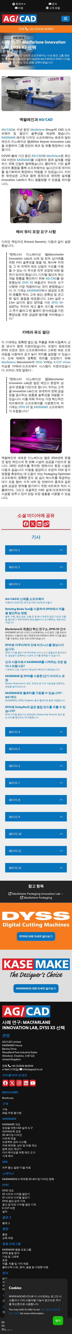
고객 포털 (54, 7)
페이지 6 (14, 765)
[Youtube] (33, 1083)
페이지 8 (14, 799)
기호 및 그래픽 (10, 1256)
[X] (12, 1083)
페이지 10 (15, 833)
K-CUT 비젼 (8, 1208)
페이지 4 (14, 731)
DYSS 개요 (8, 1190)
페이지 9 (14, 816)
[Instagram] (19, 1083)
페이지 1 (14, 550)
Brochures (7, 1097)
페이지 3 (14, 584)
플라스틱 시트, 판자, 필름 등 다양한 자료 (25, 1267)
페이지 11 (15, 850)
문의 (54, 3)
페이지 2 (14, 567)
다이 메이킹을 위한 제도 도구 (18, 1152)
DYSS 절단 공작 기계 (13, 1201)
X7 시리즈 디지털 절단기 (16, 1197)
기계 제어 (7, 1155)
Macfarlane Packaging (37, 897)
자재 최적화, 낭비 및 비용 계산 (19, 1145)
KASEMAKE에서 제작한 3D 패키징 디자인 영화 (28, 1179)
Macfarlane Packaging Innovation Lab (35, 893)
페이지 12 (15, 867)
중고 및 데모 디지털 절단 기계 (19, 1204)
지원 (20, 7)
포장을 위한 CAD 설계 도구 (17, 1127)
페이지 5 (14, 748)
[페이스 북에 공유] (26, 524)
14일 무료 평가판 (11, 1112)
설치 (4, 1211)
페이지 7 (14, 782)
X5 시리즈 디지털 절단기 (16, 1194)
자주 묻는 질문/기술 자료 (16, 1167)
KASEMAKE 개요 (11, 1124)
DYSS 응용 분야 (10, 1253)
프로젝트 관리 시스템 (14, 1141)
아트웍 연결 (9, 1138)
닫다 (58, 1320)
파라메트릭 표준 (11, 1131)
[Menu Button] (65, 19)
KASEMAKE (8, 137)
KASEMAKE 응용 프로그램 (16, 1249)
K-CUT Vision (62, 362)
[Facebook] (5, 1083)
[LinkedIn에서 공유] (39, 524)
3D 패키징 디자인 (12, 1134)
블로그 (6, 1223)
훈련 (4, 1234)
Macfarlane (37, 129)
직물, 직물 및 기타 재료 (15, 1263)
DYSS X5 (27, 282)
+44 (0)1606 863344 (41, 28)
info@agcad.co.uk (32, 1069)
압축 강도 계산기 (11, 1148)
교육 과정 (7, 1237)
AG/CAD (46, 119)
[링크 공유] (46, 524)
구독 (4, 1109)
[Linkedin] (26, 1083)
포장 (4, 1260)
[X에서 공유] (33, 524)
